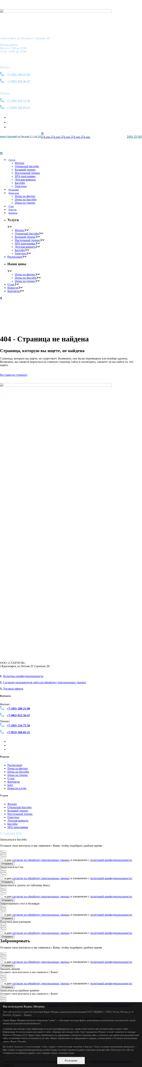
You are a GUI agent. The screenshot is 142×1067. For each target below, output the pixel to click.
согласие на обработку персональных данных (41, 860)
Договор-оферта (13, 688)
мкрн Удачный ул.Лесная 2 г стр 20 (20, 136)
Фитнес (12, 804)
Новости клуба (16, 788)
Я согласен (71, 1060)
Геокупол (13, 817)
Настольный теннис (20, 813)
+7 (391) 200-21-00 (127, 143)
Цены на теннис (17, 775)
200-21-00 (134, 137)
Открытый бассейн (19, 807)
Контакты (13, 781)
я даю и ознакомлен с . (68, 860)
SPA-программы (17, 827)
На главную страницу (14, 374)
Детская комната (17, 820)
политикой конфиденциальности (111, 860)
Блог (10, 785)
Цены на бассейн (18, 771)
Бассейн (12, 823)
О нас (11, 778)
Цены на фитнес (17, 768)
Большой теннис (17, 810)
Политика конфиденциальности (23, 676)
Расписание (14, 765)
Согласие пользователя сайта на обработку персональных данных (44, 682)
